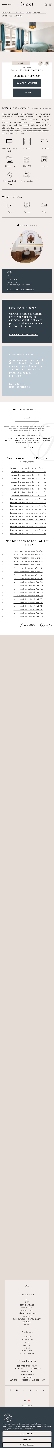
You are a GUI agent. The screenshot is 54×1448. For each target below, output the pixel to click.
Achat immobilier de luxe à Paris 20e (28, 616)
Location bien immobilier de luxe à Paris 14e (28, 513)
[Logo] (27, 4)
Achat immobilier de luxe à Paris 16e (28, 602)
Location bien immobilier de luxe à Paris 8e (28, 492)
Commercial (27, 1322)
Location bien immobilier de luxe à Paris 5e (28, 482)
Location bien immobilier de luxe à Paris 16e (28, 520)
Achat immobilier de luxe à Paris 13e (28, 592)
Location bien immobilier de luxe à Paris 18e (28, 526)
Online (27, 92)
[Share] (40, 63)
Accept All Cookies (27, 1434)
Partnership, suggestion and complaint (27, 1380)
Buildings (27, 1316)
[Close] (49, 1409)
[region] (27, 1427)
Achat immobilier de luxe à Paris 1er (28, 551)
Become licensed (27, 1354)
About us (27, 1337)
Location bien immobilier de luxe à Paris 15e (28, 516)
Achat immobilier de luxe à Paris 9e (28, 578)
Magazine (27, 1345)
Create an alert (27, 1374)
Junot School (27, 1351)
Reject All (27, 1439)
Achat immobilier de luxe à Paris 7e (28, 571)
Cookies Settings (27, 1445)
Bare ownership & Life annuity (27, 1319)
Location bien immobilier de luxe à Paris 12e (28, 506)
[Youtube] (43, 1390)
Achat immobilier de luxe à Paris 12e (28, 589)
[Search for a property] (45, 4)
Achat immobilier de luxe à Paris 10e (28, 582)
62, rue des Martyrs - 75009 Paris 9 (19, 285)
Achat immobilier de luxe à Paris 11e (28, 585)
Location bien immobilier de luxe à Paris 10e (28, 499)
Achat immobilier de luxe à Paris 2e (28, 554)
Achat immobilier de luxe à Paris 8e (28, 575)
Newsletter (27, 1377)
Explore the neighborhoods (19, 385)
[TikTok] (30, 1390)
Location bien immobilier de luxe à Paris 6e (28, 485)
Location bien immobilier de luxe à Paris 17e (28, 523)
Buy (27, 1302)
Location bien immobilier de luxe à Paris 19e (28, 530)
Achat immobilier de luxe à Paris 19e (28, 613)
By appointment (27, 83)
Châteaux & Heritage (27, 1313)
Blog (27, 1342)
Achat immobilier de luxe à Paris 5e (28, 565)
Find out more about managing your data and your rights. (27, 431)
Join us (27, 1348)
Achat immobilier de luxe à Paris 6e (28, 568)
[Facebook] (23, 1390)
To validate (27, 447)
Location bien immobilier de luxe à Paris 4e (28, 478)
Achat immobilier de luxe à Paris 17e (28, 606)
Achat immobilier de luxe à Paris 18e (28, 609)
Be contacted (27, 1372)
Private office (27, 1308)
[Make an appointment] (50, 4)
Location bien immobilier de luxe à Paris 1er (28, 468)
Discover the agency (20, 289)
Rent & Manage (27, 1305)
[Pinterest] (37, 1390)
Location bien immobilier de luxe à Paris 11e (28, 502)
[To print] (46, 63)
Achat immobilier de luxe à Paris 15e (28, 599)
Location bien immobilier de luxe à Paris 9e (28, 496)
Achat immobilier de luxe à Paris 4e (28, 561)
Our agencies (27, 1340)
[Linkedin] (17, 1390)
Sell (27, 1299)
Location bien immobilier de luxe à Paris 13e (28, 509)
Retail (27, 1325)
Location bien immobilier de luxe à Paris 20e (28, 533)
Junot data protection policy (32, 435)
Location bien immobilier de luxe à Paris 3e (28, 475)
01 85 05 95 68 (12, 282)
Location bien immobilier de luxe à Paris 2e (28, 471)
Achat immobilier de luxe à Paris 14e (28, 595)
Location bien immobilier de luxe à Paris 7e (28, 489)
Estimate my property (23, 334)
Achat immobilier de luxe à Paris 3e (28, 558)
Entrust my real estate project (27, 1369)
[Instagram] (10, 1390)
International (27, 1311)
